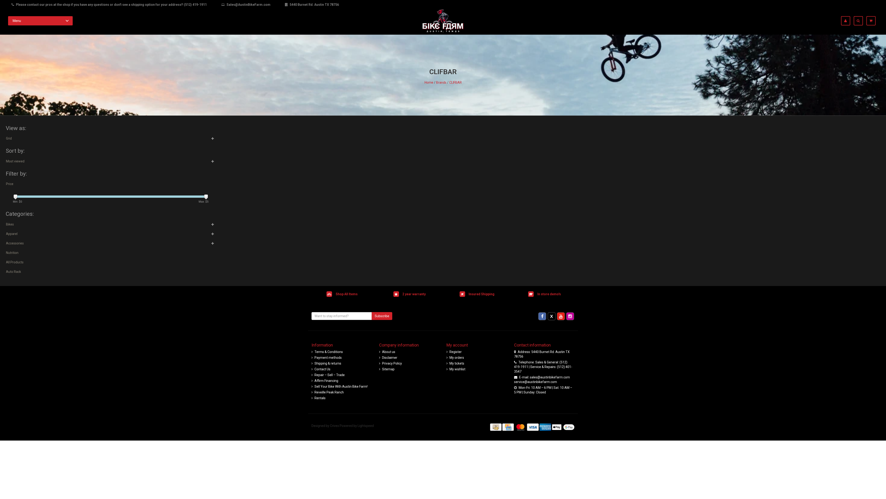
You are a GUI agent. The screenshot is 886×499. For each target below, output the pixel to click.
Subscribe (382, 316)
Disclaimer (389, 357)
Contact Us (322, 369)
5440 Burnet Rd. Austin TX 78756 (314, 4)
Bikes (10, 224)
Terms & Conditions (328, 352)
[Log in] (847, 20)
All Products (15, 262)
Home (429, 82)
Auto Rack (13, 272)
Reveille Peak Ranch (329, 392)
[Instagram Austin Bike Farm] (570, 316)
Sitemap (388, 369)
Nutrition (12, 253)
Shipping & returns (327, 363)
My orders (456, 357)
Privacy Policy (392, 363)
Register (455, 352)
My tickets (456, 363)
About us (388, 352)
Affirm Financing (326, 381)
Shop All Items (347, 294)
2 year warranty (414, 294)
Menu (17, 21)
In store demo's (549, 294)
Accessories (15, 243)
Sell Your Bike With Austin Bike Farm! (341, 386)
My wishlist (457, 369)
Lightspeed (366, 426)
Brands (441, 82)
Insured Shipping (481, 294)
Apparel (12, 234)
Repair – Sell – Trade (329, 375)
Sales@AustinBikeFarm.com (248, 4)
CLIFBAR (455, 82)
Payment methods (328, 357)
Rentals (320, 398)
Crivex (334, 426)
